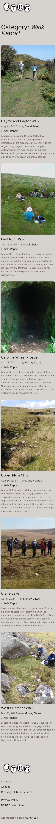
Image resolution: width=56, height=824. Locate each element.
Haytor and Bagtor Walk (20, 121)
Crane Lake (10, 593)
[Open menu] (53, 7)
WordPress (31, 817)
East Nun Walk (12, 239)
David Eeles (32, 126)
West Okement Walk (17, 708)
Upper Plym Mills (14, 475)
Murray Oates (33, 362)
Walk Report (11, 131)
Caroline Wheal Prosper (20, 357)
